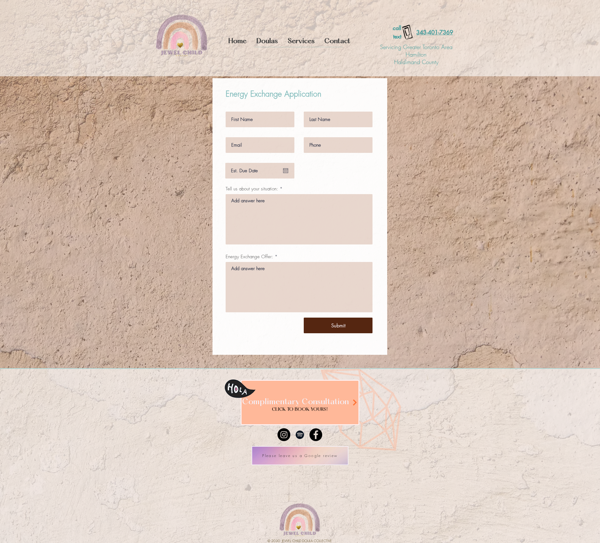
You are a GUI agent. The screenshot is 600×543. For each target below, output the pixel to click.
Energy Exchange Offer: (249, 256)
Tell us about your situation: (252, 189)
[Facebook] (315, 434)
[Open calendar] (285, 170)
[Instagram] (284, 434)
